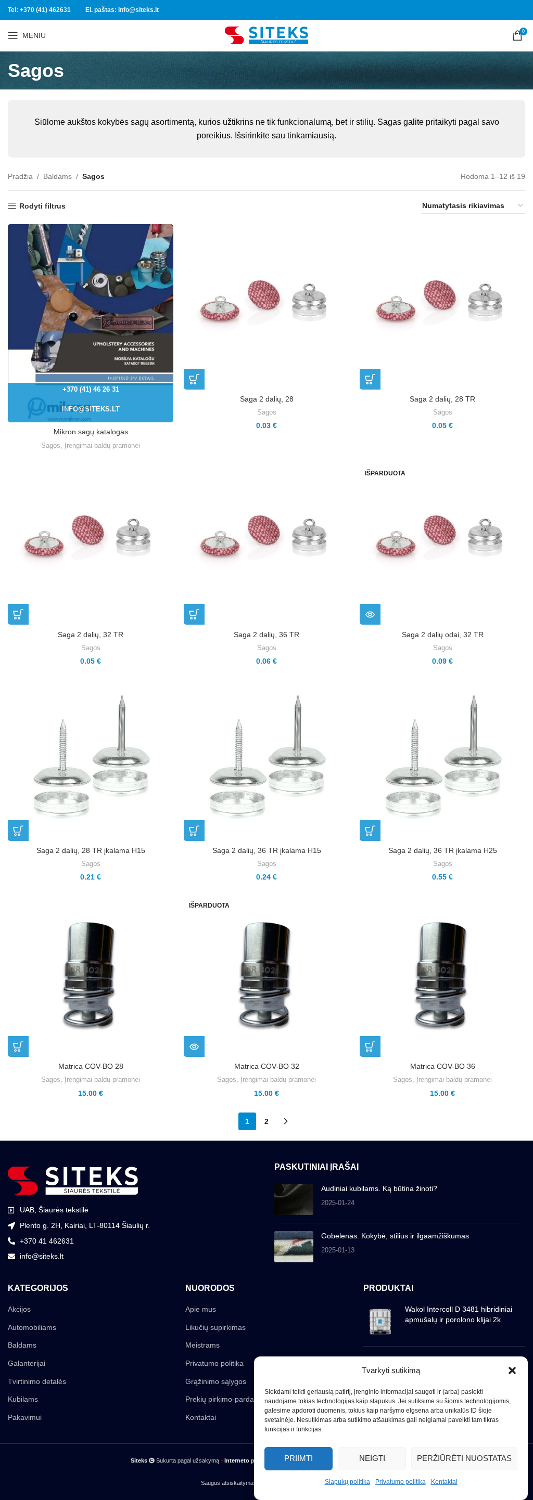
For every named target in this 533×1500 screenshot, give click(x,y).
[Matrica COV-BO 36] (442, 974)
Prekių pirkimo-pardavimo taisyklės (242, 1399)
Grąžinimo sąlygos (215, 1381)
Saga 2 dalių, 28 (267, 399)
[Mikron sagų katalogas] (90, 323)
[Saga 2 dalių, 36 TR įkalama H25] (442, 758)
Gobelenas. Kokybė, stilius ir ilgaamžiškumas (395, 1236)
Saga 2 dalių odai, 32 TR (443, 634)
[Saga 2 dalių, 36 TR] (266, 542)
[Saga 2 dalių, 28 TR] (442, 307)
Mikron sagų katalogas (91, 432)
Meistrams (202, 1345)
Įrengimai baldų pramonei (102, 445)
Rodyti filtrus (42, 206)
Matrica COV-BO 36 (442, 1066)
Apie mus (200, 1309)
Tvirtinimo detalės (37, 1381)
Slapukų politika (347, 1481)
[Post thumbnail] (293, 1199)
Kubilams (23, 1399)
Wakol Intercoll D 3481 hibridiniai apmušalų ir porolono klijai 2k (458, 1314)
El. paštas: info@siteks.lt (122, 10)
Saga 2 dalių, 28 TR (442, 399)
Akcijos (19, 1309)
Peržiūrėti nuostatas (464, 1458)
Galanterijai (26, 1363)
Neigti (372, 1458)
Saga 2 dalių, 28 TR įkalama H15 (90, 850)
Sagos (50, 445)
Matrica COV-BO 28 (90, 1066)
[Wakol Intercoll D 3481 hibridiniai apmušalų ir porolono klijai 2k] (380, 1321)
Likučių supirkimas (215, 1327)
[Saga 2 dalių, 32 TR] (90, 542)
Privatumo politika (400, 1481)
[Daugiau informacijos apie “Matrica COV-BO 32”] (194, 1046)
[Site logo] (266, 35)
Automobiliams (32, 1327)
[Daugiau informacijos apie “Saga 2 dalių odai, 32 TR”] (370, 614)
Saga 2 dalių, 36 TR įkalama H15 (266, 850)
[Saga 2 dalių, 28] (266, 307)
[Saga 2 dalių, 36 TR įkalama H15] (266, 758)
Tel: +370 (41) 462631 (39, 10)
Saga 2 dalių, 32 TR (90, 634)
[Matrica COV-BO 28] (90, 974)
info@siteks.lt (91, 409)
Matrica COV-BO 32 (266, 1066)
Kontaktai (444, 1481)
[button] (512, 1370)
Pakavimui (25, 1417)
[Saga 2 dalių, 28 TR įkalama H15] (90, 758)
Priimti (298, 1458)
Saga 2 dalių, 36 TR (266, 634)
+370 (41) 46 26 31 (90, 389)
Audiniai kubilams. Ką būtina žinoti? (379, 1188)
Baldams (57, 176)
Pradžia (20, 176)
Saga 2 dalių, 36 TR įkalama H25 (442, 850)
